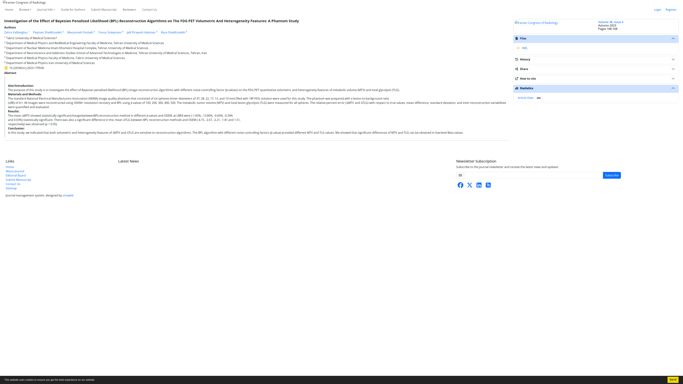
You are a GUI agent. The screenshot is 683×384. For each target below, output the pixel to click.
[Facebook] (460, 186)
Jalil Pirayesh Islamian (141, 32)
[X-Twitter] (469, 186)
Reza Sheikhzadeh (173, 32)
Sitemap (11, 188)
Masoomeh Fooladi (80, 32)
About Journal (15, 171)
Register (671, 10)
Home (9, 10)
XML (524, 48)
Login (657, 10)
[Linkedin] (479, 186)
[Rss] (488, 186)
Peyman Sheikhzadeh (47, 32)
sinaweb (68, 195)
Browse (24, 10)
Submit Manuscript (104, 10)
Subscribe (612, 175)
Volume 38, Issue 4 (610, 22)
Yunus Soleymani (109, 32)
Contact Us (149, 10)
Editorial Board (16, 175)
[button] (96, 380)
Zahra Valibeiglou (16, 32)
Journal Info (45, 10)
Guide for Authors (73, 10)
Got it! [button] (673, 379)
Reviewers (129, 10)
